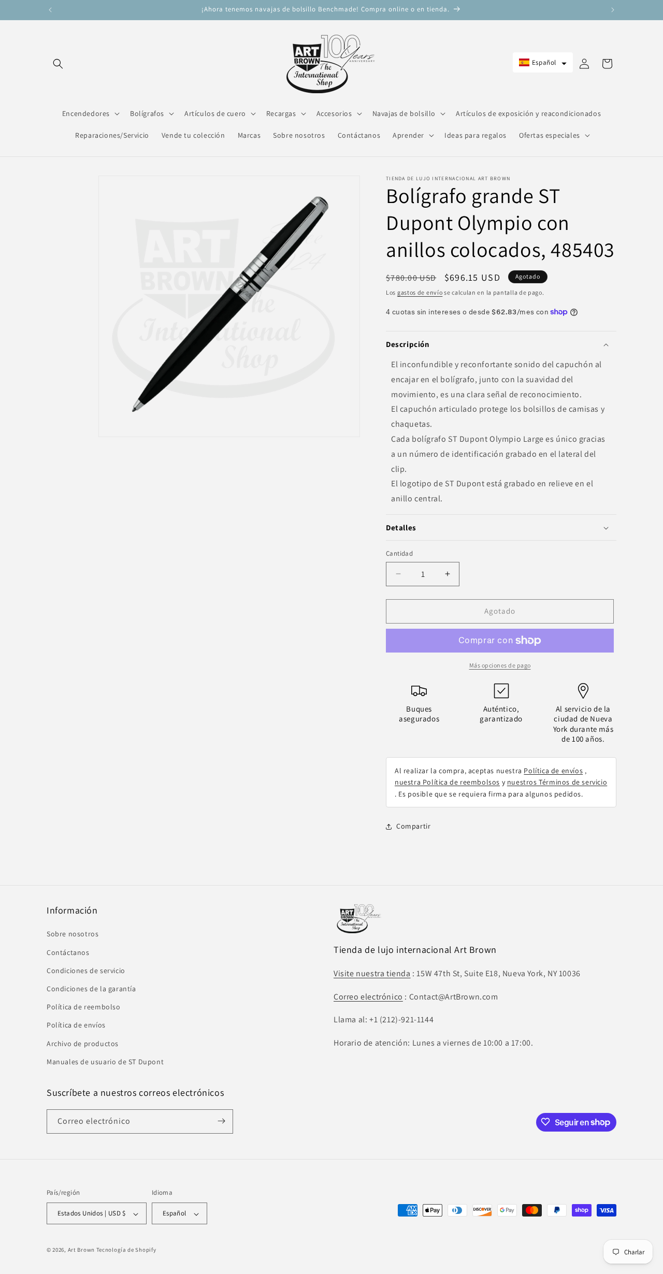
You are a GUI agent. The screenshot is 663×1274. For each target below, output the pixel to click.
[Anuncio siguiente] (612, 10)
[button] (58, 63)
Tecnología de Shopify (126, 1250)
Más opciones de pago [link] (500, 665)
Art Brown (82, 1250)
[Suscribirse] (221, 1121)
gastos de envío (420, 292)
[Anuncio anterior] (50, 10)
